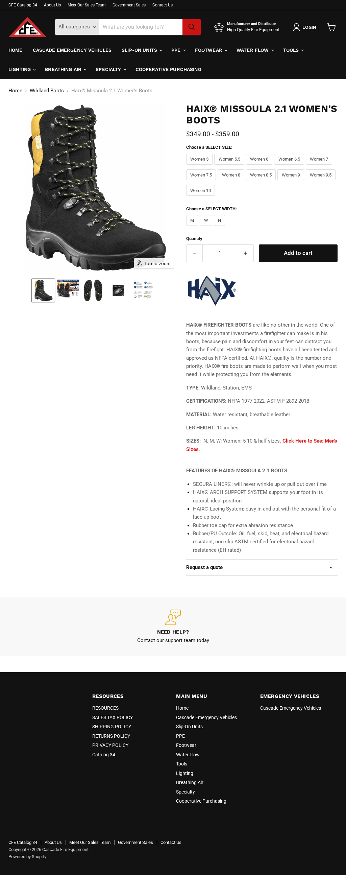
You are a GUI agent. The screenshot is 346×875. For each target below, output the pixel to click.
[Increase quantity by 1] (245, 253)
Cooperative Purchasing (168, 69)
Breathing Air (64, 69)
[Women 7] (320, 166)
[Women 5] (200, 166)
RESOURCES (105, 708)
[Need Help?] (173, 627)
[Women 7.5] (202, 182)
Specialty (109, 69)
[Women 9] (291, 182)
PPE (176, 50)
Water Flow (253, 50)
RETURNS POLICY (111, 736)
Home (15, 50)
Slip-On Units (140, 50)
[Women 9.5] (322, 182)
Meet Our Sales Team (87, 5)
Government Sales (129, 5)
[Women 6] (260, 166)
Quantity (194, 238)
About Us (52, 5)
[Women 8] (232, 182)
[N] (220, 227)
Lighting (20, 69)
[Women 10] (201, 197)
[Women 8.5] (262, 182)
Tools (291, 50)
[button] (43, 290)
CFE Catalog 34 (22, 5)
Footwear (209, 50)
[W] (207, 227)
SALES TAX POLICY (112, 717)
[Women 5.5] (230, 166)
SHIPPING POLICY (111, 726)
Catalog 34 (103, 754)
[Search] (191, 27)
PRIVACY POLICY (110, 745)
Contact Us (162, 5)
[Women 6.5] (290, 166)
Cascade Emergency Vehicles (72, 50)
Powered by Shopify (27, 856)
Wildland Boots (47, 91)
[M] (193, 227)
